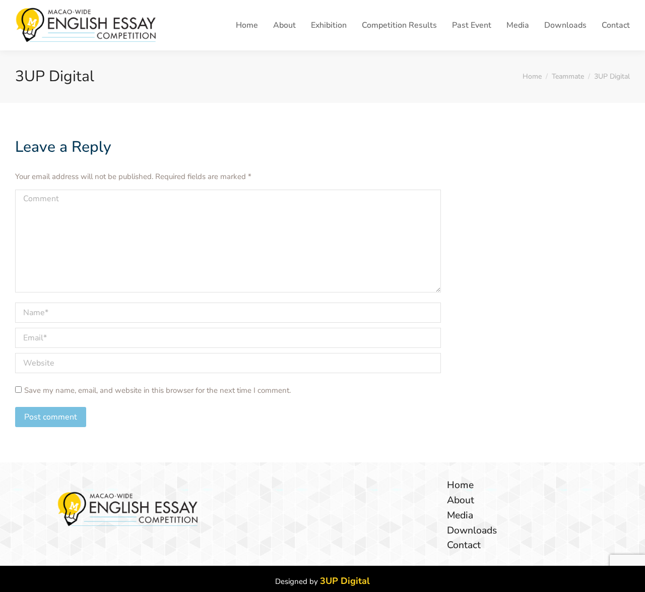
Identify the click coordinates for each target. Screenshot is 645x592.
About (460, 500)
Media (460, 515)
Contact (464, 545)
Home (460, 485)
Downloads (472, 530)
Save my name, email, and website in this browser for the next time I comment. (157, 390)
